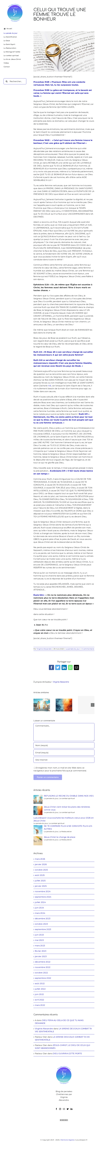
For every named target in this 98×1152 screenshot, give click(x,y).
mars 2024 (40, 913)
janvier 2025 (41, 886)
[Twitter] (68, 1109)
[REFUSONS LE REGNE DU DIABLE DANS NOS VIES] (41, 705)
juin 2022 (39, 994)
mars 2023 (40, 945)
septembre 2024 (43, 897)
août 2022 (40, 983)
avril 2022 (39, 1000)
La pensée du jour (72, 649)
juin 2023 (39, 935)
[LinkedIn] (71, 1109)
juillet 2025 (40, 880)
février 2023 (40, 951)
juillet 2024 (40, 902)
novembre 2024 (43, 891)
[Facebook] (56, 1109)
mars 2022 (40, 1005)
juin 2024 (39, 908)
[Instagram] (60, 1109)
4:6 (49, 386)
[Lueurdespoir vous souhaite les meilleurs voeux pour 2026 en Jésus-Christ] (86, 705)
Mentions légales (67, 1140)
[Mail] (64, 1109)
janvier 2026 (41, 864)
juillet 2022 (40, 989)
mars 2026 (40, 859)
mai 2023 (39, 940)
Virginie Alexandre (44, 649)
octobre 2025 (41, 870)
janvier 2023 (41, 956)
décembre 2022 (42, 962)
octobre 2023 (41, 924)
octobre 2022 (41, 973)
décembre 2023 (42, 918)
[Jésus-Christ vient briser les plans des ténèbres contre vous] (64, 705)
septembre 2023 (43, 929)
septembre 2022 (43, 978)
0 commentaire (88, 649)
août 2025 (40, 875)
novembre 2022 (42, 967)
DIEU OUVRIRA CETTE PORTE (67, 1053)
